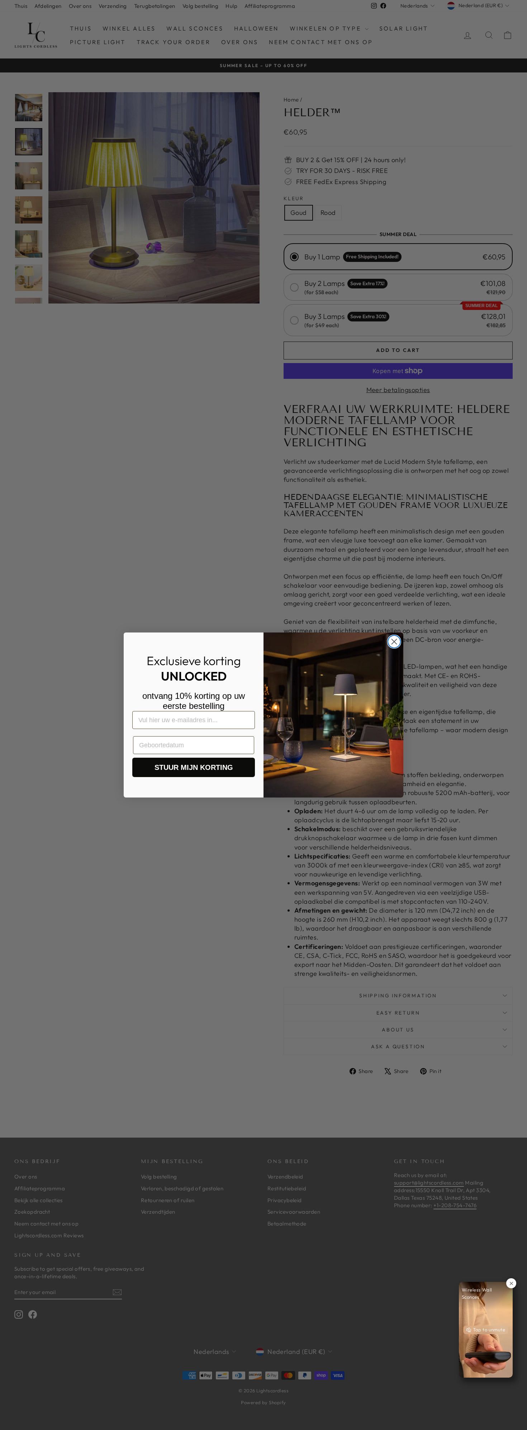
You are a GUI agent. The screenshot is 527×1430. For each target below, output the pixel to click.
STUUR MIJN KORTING (194, 767)
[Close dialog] (394, 641)
